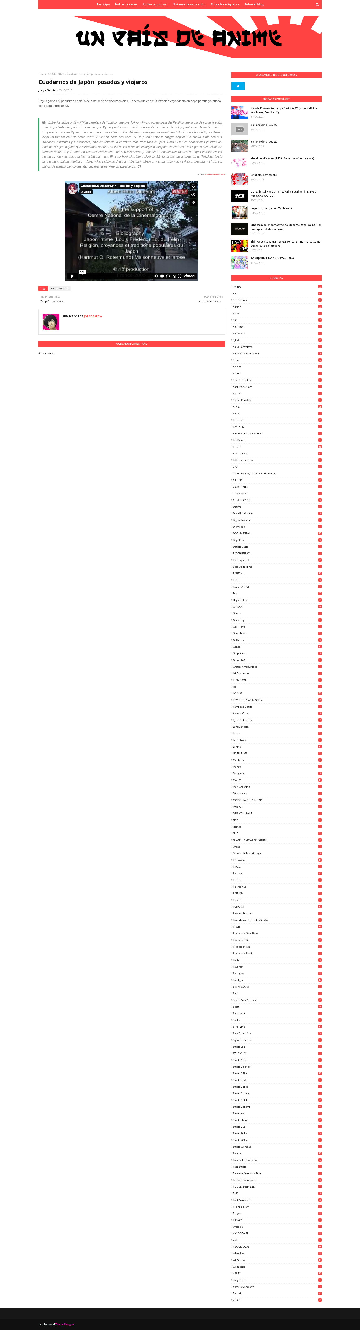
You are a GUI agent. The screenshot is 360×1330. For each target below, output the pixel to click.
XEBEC (277, 1273)
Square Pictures (277, 1040)
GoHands (277, 640)
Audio (277, 407)
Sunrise (277, 1153)
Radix (277, 960)
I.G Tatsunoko (277, 673)
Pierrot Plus (277, 887)
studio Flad (277, 1080)
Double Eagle (277, 547)
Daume (277, 507)
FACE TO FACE (277, 587)
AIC (277, 320)
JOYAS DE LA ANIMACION (277, 700)
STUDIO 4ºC (277, 1053)
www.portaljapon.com (215, 174)
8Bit (277, 293)
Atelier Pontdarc (277, 400)
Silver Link (277, 1027)
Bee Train (277, 420)
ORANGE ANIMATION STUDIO (277, 840)
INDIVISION (277, 680)
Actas (277, 313)
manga (277, 767)
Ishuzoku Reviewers (264, 175)
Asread (277, 393)
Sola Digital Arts (277, 1033)
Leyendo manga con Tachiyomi (271, 208)
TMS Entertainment (277, 1187)
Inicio (41, 74)
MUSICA (277, 807)
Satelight (277, 980)
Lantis (277, 733)
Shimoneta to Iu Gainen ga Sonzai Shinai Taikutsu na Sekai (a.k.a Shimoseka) (285, 244)
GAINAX (277, 607)
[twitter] (238, 86)
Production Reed (277, 953)
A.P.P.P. (277, 307)
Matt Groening (277, 787)
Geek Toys (277, 627)
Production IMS (277, 947)
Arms (277, 360)
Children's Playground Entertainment (277, 473)
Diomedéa (277, 527)
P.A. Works (277, 860)
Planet (277, 900)
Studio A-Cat (277, 1060)
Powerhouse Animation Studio (277, 920)
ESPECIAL (277, 573)
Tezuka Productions (277, 1180)
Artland (277, 367)
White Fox (277, 1253)
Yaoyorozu (277, 1280)
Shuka (277, 1020)
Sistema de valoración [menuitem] (189, 4)
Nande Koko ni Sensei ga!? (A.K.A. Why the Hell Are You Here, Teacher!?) (284, 110)
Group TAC (277, 660)
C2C (277, 467)
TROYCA (277, 1220)
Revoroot (277, 967)
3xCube (277, 287)
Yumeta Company (277, 1287)
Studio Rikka (277, 1133)
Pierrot (277, 880)
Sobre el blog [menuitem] (254, 4)
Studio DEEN (277, 1073)
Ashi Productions (277, 387)
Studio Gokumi (277, 1107)
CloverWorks (277, 487)
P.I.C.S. (277, 867)
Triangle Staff (277, 1207)
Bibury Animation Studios (277, 433)
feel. (277, 593)
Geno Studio (277, 633)
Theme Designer (65, 1324)
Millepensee (277, 793)
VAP (277, 1240)
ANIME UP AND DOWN (277, 353)
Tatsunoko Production (277, 1160)
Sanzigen (277, 973)
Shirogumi (277, 1013)
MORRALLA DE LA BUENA (277, 800)
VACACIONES (277, 1233)
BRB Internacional (277, 460)
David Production (277, 513)
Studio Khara (277, 1120)
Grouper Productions (277, 667)
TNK (277, 1193)
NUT (277, 833)
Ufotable (277, 1227)
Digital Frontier (277, 520)
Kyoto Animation (277, 720)
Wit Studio (277, 1260)
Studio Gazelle (277, 1093)
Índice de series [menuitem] (126, 4)
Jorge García (47, 90)
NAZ (277, 820)
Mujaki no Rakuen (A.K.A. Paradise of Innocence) (282, 158)
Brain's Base (277, 453)
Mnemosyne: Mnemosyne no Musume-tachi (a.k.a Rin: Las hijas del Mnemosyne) (286, 227)
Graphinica (277, 653)
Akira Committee (277, 347)
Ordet (277, 847)
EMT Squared (277, 560)
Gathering (277, 620)
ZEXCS (277, 1300)
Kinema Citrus (277, 713)
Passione (277, 873)
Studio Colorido (277, 1067)
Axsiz (277, 413)
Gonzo (277, 647)
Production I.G (277, 940)
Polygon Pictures (277, 913)
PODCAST (277, 907)
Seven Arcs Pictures (277, 1000)
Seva (277, 993)
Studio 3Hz (277, 1047)
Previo (277, 927)
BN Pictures (277, 440)
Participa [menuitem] (103, 4)
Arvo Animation (277, 380)
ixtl (277, 687)
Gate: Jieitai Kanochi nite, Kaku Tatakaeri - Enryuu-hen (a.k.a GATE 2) (284, 194)
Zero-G (277, 1293)
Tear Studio (277, 1167)
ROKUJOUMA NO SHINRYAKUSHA (272, 258)
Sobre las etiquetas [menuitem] (225, 4)
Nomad (277, 827)
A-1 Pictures (277, 300)
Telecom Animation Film (277, 1173)
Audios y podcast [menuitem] (155, 4)
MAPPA (277, 780)
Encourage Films (277, 567)
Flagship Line (277, 600)
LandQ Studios (277, 727)
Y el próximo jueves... (264, 125)
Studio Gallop (277, 1087)
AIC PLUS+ (277, 327)
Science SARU (277, 987)
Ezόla (277, 580)
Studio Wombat (277, 1147)
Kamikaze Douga (277, 707)
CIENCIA (277, 480)
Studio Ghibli (277, 1100)
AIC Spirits (277, 333)
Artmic (277, 373)
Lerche (277, 747)
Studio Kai (277, 1113)
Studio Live (277, 1127)
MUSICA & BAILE (277, 813)
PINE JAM (277, 893)
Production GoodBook (277, 933)
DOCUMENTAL (55, 74)
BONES (277, 447)
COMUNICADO (277, 500)
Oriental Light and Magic (277, 853)
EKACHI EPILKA (277, 553)
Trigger (277, 1213)
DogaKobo (277, 540)
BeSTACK (277, 427)
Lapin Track (277, 740)
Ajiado (277, 340)
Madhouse (277, 760)
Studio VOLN (277, 1140)
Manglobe (277, 773)
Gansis (277, 613)
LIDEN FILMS (277, 753)
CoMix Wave (277, 493)
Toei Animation (277, 1200)
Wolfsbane (277, 1267)
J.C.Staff (277, 693)
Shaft (277, 1007)
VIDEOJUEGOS (277, 1247)
